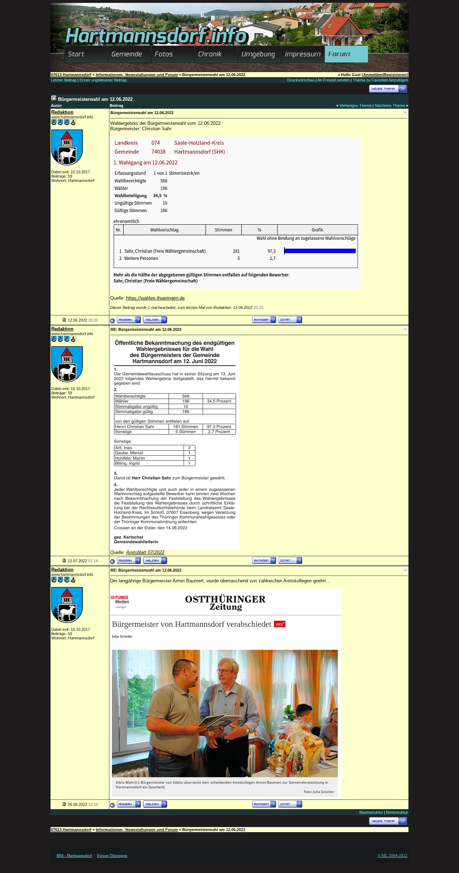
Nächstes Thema (390, 105)
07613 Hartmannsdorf (71, 74)
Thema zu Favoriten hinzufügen (380, 80)
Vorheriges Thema (356, 105)
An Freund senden (333, 80)
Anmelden (373, 74)
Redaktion (62, 112)
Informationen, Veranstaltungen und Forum (137, 74)
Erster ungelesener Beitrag (103, 80)
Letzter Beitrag (63, 80)
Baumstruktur (371, 812)
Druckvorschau (300, 80)
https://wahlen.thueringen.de (155, 298)
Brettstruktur (397, 812)
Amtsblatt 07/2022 (145, 552)
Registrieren (395, 74)
